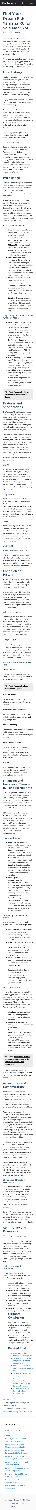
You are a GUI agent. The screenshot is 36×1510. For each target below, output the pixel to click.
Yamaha (9, 1399)
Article (24, 1503)
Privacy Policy (15, 1503)
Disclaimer (27, 1500)
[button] (23, 3)
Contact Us (17, 1500)
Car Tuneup (9, 3)
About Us (9, 1500)
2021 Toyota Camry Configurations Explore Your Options (16, 1432)
